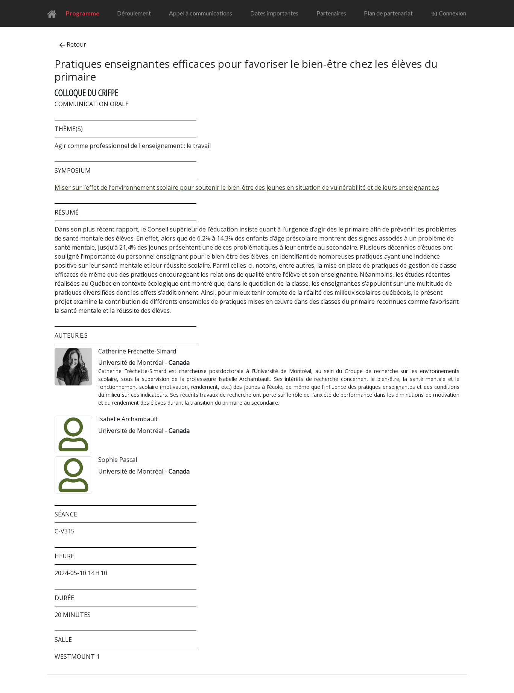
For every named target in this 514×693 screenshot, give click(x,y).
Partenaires (331, 13)
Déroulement (134, 13)
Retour (76, 44)
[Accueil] (54, 13)
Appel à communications (200, 13)
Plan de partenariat (388, 13)
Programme (82, 13)
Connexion (452, 13)
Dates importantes (274, 13)
